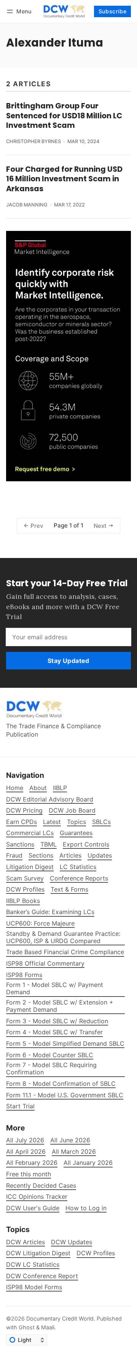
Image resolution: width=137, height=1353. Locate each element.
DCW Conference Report (42, 1276)
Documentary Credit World (60, 1318)
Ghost (27, 1327)
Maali (47, 1327)
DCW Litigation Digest (38, 1253)
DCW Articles (25, 1242)
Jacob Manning (27, 205)
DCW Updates (71, 1242)
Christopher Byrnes (33, 141)
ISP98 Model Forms (34, 1287)
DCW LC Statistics (32, 1264)
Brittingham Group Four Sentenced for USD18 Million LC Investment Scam (64, 115)
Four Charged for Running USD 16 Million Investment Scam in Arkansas (64, 179)
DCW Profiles (95, 1253)
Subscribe (113, 11)
